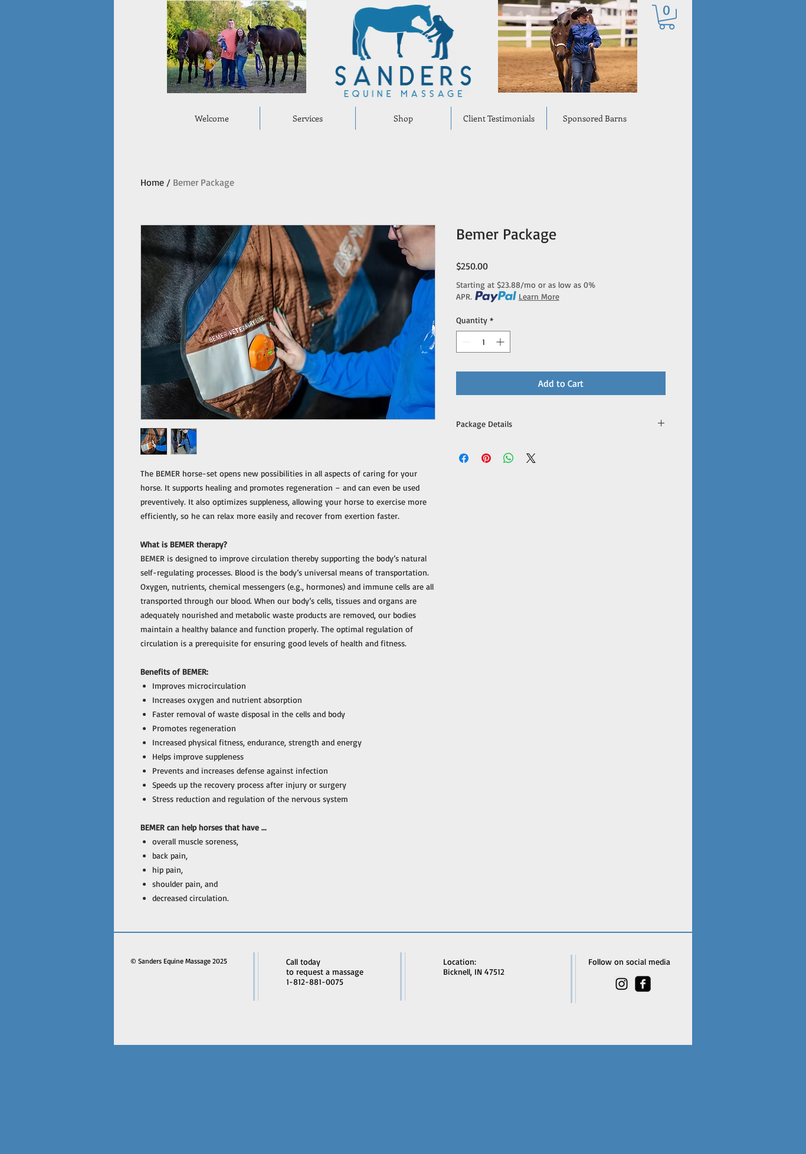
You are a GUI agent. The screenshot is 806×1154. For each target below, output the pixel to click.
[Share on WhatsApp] (509, 458)
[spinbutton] (483, 341)
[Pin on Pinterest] (486, 458)
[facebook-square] (643, 984)
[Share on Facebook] (464, 458)
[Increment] (501, 341)
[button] (667, 17)
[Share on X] (531, 458)
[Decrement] (465, 341)
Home (152, 182)
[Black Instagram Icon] (622, 984)
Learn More (539, 296)
